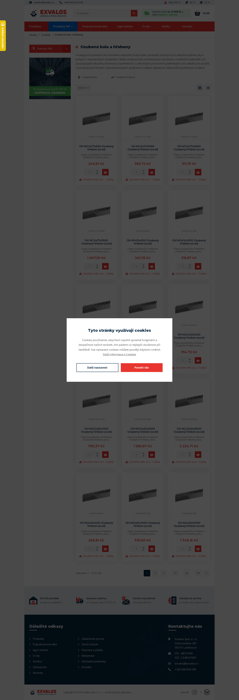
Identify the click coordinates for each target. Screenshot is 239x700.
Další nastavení (97, 367)
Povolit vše (141, 367)
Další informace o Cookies (119, 354)
